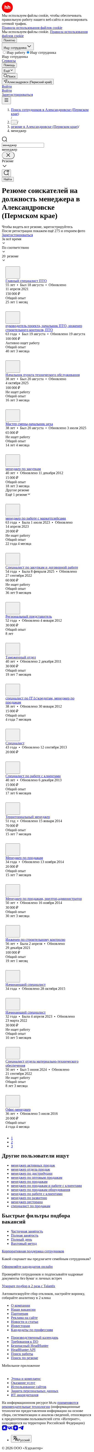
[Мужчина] (12, 272)
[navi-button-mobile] (6, 100)
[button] (7, 86)
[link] (9, 76)
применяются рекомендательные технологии (40, 1405)
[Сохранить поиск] (6, 173)
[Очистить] (8, 155)
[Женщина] (12, 460)
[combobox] (23, 145)
